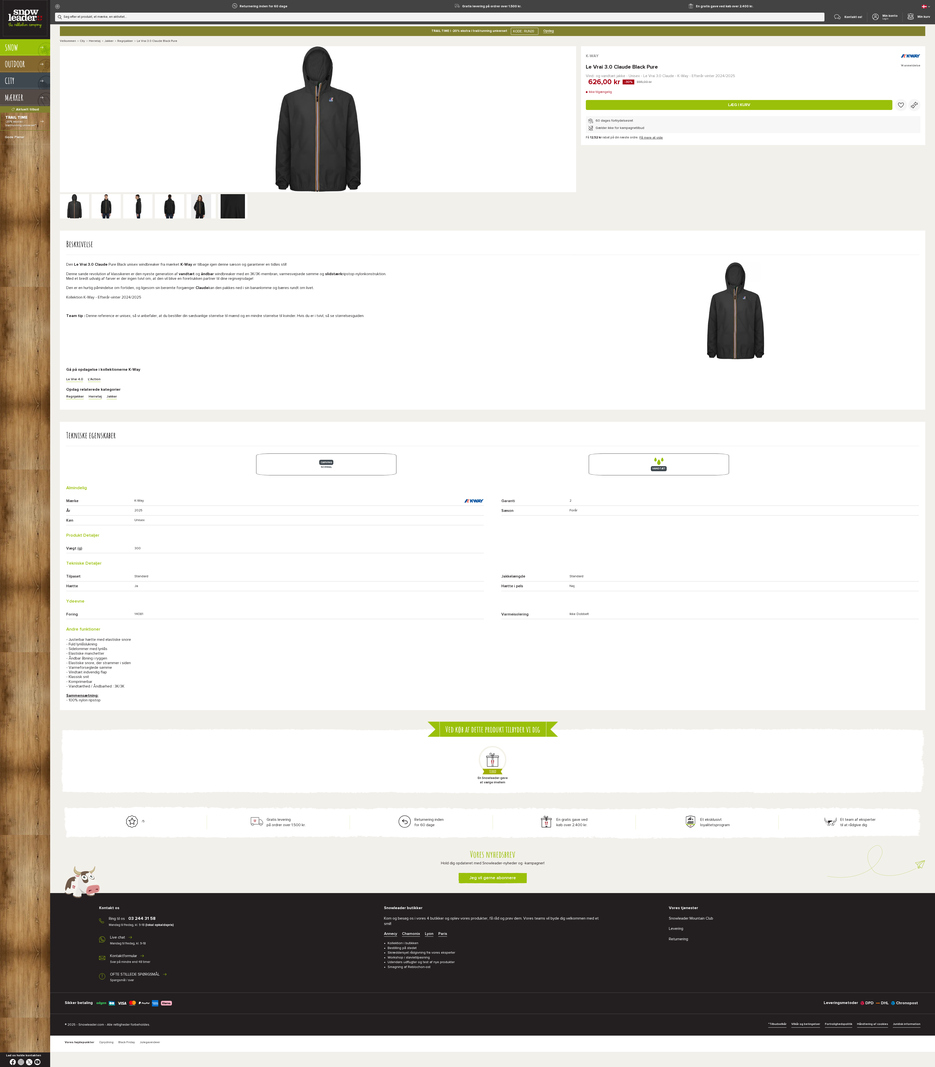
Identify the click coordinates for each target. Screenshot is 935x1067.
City (82, 41)
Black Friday (126, 1042)
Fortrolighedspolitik (838, 1024)
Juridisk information (906, 1024)
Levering (676, 929)
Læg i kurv (739, 105)
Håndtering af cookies (872, 1024)
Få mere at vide (651, 137)
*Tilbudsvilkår (777, 1024)
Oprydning (106, 1042)
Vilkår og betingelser (805, 1024)
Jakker (108, 41)
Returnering (678, 939)
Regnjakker (125, 41)
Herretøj (95, 41)
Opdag (548, 31)
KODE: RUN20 (523, 31)
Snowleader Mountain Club (691, 918)
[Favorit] (901, 105)
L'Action (94, 379)
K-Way (592, 56)
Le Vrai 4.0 (74, 379)
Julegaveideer (150, 1042)
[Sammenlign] (914, 105)
